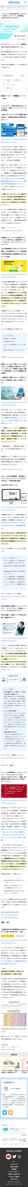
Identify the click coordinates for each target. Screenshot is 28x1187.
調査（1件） (10, 88)
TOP (13, 1162)
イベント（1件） (11, 85)
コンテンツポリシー (14, 1172)
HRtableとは (14, 1164)
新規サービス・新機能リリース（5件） (15, 81)
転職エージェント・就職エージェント (11, 1047)
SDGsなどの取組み (14, 1176)
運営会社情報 (14, 1167)
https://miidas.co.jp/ (15, 469)
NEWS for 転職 (11, 1049)
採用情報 (14, 1169)
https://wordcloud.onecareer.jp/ (11, 230)
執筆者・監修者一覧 (14, 1174)
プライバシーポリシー (14, 1182)
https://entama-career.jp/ (15, 357)
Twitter (4, 1115)
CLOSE (22, 75)
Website (10, 1115)
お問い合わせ (14, 1179)
